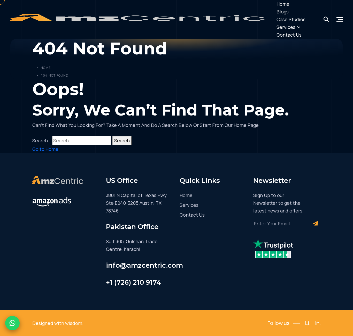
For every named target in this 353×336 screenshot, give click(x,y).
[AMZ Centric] (139, 19)
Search (122, 140)
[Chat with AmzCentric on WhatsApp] (12, 323)
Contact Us (289, 35)
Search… (41, 140)
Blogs (283, 12)
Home (283, 4)
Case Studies (291, 19)
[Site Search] (326, 19)
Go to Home (45, 149)
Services (286, 27)
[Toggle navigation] (339, 19)
